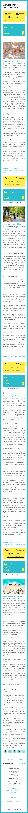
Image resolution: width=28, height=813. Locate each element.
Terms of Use (17, 801)
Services (13, 792)
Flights (13, 788)
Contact (13, 797)
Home (4, 38)
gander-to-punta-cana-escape (14, 574)
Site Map (17, 803)
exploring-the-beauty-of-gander (14, 202)
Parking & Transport (13, 790)
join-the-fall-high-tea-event (13, 38)
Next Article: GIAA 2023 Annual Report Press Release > (19, 170)
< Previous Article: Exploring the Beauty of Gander (7, 170)
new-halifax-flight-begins (13, 388)
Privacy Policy (10, 801)
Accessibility (10, 803)
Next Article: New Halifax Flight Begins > (14, 759)
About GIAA (13, 795)
